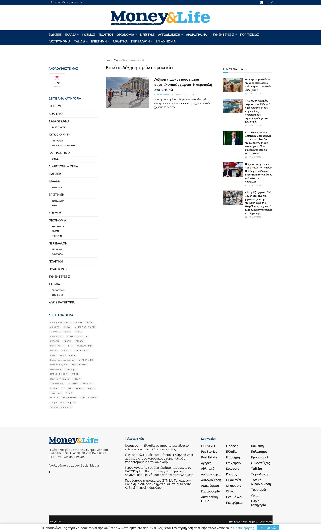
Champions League (60, 322)
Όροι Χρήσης (249, 521)
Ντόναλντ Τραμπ (59, 364)
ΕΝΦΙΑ (78, 331)
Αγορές (55, 231)
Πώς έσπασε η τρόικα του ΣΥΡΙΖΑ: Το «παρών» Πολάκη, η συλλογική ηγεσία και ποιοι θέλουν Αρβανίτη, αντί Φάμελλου (158, 484)
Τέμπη (91, 388)
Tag (116, 60)
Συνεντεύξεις (223, 35)
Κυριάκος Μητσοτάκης (62, 360)
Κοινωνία (57, 187)
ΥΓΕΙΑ (69, 393)
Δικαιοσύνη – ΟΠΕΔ (63, 166)
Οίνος (55, 158)
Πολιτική (106, 35)
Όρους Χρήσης (243, 528)
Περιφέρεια (57, 140)
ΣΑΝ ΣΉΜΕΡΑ (57, 383)
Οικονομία (125, 35)
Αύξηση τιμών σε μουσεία (133, 60)
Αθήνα (67, 327)
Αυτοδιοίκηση (169, 35)
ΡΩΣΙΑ (77, 379)
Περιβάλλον (140, 41)
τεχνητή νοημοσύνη (60, 407)
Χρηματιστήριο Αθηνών (62, 402)
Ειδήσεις (55, 35)
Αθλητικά (120, 41)
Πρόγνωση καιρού (59, 379)
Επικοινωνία (165, 41)
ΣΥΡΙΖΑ (54, 388)
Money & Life (163, 94)
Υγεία (54, 205)
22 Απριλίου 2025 (181, 94)
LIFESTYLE (147, 35)
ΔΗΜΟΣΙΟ (55, 331)
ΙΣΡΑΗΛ (54, 350)
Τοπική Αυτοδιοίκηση (63, 145)
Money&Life (54, 521)
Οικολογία (57, 254)
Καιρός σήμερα (68, 355)
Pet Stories (57, 249)
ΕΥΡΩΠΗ (54, 341)
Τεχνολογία (58, 200)
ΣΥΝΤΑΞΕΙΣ (87, 383)
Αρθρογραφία (196, 35)
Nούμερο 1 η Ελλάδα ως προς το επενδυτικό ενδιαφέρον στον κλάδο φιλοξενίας (157, 447)
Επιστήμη (99, 41)
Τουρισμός (57, 295)
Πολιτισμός (249, 35)
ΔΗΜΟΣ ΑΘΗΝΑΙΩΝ (85, 327)
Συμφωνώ (268, 528)
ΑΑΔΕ (89, 322)
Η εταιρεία (234, 521)
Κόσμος (88, 35)
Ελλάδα (70, 35)
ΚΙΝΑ (52, 355)
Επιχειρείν (57, 236)
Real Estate (58, 226)
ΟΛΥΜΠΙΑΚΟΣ (79, 364)
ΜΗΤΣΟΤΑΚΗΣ (86, 360)
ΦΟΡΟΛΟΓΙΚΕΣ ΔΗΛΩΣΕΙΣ (63, 397)
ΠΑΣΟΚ (75, 374)
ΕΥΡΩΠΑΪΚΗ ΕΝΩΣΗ (77, 336)
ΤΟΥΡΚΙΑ (66, 388)
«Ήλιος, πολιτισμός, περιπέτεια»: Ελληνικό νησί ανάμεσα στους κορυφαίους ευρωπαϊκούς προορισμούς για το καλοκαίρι (257, 111)
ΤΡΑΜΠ (79, 388)
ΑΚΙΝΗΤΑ (54, 327)
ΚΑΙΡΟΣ (66, 350)
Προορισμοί (58, 290)
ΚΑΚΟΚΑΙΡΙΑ (81, 350)
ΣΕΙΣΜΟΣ (72, 383)
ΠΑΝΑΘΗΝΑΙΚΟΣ (58, 374)
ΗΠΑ (70, 345)
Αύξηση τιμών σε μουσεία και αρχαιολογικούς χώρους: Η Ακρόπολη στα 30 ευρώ (183, 84)
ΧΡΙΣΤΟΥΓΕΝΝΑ (88, 397)
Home (109, 60)
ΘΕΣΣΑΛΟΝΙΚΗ (84, 345)
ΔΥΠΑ (68, 331)
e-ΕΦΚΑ (78, 322)
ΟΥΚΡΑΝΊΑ (55, 369)
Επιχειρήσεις (57, 345)
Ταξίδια (79, 41)
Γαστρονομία (59, 41)
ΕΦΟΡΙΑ (67, 341)
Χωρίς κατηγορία (62, 302)
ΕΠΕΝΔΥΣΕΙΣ (56, 336)
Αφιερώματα (58, 127)
